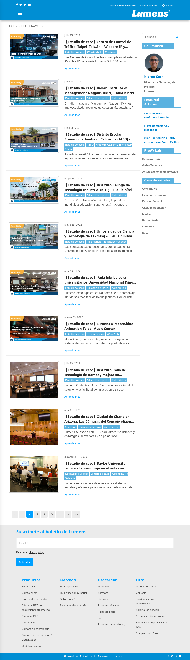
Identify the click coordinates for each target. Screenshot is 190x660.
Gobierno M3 (67, 599)
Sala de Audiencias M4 (73, 605)
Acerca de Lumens (147, 586)
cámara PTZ (111, 426)
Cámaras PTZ (30, 616)
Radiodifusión (151, 220)
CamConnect (29, 592)
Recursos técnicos (108, 605)
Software (103, 592)
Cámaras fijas (30, 622)
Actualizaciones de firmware (160, 171)
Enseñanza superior (155, 195)
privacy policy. (36, 552)
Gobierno (110, 52)
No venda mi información (150, 616)
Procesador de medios (35, 599)
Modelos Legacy (31, 645)
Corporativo (149, 188)
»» (76, 514)
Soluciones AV (151, 158)
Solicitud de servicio (147, 609)
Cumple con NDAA (147, 633)
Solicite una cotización (123, 5)
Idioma (169, 5)
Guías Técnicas (152, 165)
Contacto (141, 592)
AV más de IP (94, 52)
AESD (90, 144)
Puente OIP (28, 586)
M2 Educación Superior (73, 592)
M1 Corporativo (69, 586)
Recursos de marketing (111, 624)
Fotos (101, 618)
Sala (145, 232)
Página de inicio (18, 26)
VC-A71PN (113, 334)
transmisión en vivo (90, 426)
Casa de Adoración (154, 207)
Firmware (103, 599)
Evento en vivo (95, 334)
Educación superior (98, 98)
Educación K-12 (152, 201)
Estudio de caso (74, 52)
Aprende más (72, 68)
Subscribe (25, 562)
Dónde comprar (149, 5)
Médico (147, 213)
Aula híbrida (119, 98)
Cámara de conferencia (35, 628)
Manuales (103, 586)
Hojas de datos (106, 611)
